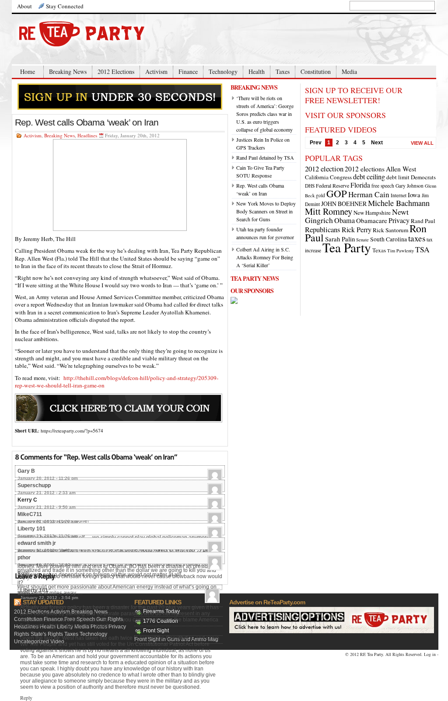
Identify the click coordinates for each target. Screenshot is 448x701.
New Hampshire (372, 212)
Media (349, 71)
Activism (156, 71)
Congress (341, 177)
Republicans (322, 229)
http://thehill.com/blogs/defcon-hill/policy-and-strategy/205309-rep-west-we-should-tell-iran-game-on (116, 381)
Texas (379, 250)
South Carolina (388, 239)
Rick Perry (356, 229)
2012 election (324, 169)
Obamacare (371, 220)
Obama (344, 220)
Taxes (283, 71)
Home (27, 71)
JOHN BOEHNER (344, 203)
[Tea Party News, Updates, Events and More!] (99, 34)
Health (256, 71)
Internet (398, 195)
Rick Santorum (390, 230)
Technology (223, 71)
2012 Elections (116, 71)
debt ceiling (369, 176)
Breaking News (68, 71)
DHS (310, 185)
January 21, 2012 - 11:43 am (48, 550)
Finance (188, 71)
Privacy (399, 220)
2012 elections (365, 168)
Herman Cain (368, 194)
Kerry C (27, 500)
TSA (422, 249)
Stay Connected (65, 6)
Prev (316, 143)
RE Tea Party (371, 654)
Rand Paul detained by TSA (265, 157)
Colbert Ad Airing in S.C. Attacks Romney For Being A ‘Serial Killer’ (264, 257)
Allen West (401, 168)
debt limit (398, 177)
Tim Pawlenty (400, 251)
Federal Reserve (332, 185)
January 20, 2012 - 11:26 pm (48, 478)
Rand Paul (423, 221)
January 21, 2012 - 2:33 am (47, 492)
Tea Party (346, 247)
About (24, 6)
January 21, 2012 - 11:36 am (48, 536)
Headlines (87, 135)
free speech (382, 185)
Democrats (423, 177)
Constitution (316, 71)
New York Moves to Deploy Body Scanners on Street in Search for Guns (266, 211)
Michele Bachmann (399, 203)
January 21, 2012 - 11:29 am (48, 521)
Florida (360, 184)
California (317, 177)
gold (320, 195)
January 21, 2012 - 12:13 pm (48, 564)
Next (377, 143)
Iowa (414, 194)
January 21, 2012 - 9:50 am (47, 507)
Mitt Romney (328, 211)
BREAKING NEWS (254, 87)
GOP (336, 193)
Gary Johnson (410, 185)
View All (422, 143)
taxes (416, 238)
